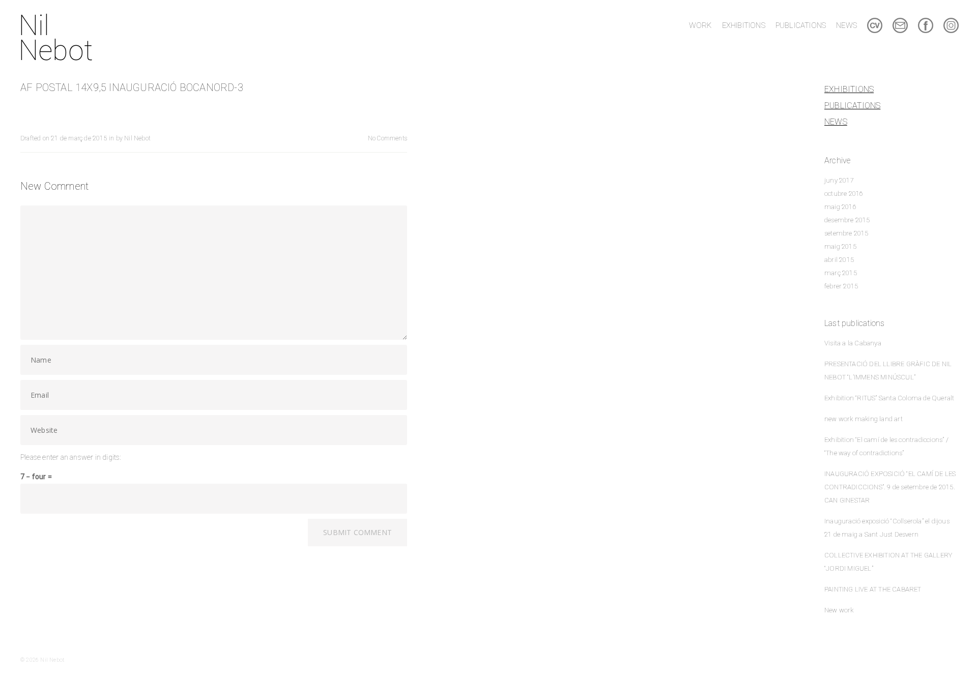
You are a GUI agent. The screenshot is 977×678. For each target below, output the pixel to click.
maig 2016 (840, 207)
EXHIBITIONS (743, 25)
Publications (852, 105)
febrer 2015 (841, 286)
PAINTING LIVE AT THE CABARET (873, 589)
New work (839, 610)
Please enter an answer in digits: (70, 457)
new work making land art (863, 419)
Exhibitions (849, 89)
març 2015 (840, 273)
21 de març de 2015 (79, 138)
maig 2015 (840, 246)
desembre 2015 (847, 220)
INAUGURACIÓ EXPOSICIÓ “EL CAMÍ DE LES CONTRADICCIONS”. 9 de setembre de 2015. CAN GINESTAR (890, 487)
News (835, 122)
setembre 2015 (846, 233)
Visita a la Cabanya (852, 343)
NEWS (846, 25)
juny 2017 (839, 180)
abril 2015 (839, 259)
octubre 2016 (843, 193)
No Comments (387, 138)
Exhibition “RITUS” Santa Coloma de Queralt (889, 398)
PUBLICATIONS (800, 25)
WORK (700, 25)
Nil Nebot (55, 38)
